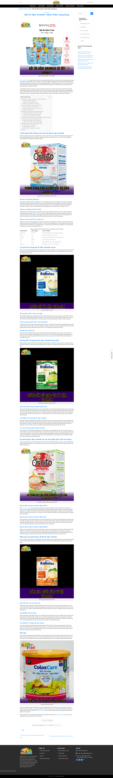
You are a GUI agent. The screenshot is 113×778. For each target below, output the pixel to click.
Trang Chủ (33, 6)
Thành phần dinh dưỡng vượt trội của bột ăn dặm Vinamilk (33, 99)
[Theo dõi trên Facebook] (87, 2)
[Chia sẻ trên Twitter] (44, 720)
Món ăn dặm (80, 6)
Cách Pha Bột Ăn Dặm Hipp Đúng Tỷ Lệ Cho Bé (60, 736)
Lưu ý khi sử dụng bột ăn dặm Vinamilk (32, 115)
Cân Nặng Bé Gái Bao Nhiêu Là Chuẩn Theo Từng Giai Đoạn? (85, 67)
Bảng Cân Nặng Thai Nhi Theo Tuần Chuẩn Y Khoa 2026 (85, 52)
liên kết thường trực (57, 725)
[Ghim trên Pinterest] (49, 720)
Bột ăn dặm (50, 6)
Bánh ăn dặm (59, 6)
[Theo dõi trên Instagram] (88, 2)
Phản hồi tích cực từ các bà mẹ (30, 125)
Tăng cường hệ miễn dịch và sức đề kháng (33, 108)
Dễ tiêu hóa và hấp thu (28, 109)
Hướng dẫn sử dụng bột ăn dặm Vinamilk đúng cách (33, 111)
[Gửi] (92, 13)
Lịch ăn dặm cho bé (85, 34)
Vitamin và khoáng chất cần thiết (31, 102)
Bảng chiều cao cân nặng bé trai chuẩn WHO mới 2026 (85, 63)
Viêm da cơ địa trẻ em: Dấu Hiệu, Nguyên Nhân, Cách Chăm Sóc (85, 56)
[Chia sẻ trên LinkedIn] (52, 720)
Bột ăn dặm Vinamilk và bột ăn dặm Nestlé (32, 118)
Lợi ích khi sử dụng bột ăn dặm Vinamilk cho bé (32, 105)
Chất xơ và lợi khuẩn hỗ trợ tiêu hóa (31, 103)
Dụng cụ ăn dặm (70, 6)
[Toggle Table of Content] (49, 97)
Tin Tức (82, 40)
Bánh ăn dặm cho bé (85, 23)
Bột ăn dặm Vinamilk (24, 80)
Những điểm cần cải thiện (29, 126)
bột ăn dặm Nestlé (25, 508)
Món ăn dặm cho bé (85, 37)
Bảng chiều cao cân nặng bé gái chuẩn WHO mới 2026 (85, 60)
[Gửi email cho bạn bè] (47, 720)
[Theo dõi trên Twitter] (90, 2)
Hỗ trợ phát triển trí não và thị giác (30, 106)
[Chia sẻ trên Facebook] (42, 720)
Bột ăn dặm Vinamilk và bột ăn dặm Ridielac (33, 121)
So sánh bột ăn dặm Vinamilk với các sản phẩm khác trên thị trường (36, 117)
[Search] (20, 2)
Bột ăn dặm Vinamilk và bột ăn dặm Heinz (32, 120)
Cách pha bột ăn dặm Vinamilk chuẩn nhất (32, 112)
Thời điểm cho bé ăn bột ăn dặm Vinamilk (32, 114)
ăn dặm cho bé (41, 710)
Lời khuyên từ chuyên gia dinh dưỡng (32, 128)
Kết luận (23, 129)
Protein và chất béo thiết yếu (29, 100)
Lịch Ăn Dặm (41, 6)
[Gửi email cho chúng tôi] (92, 2)
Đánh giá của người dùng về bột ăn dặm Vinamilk (32, 123)
